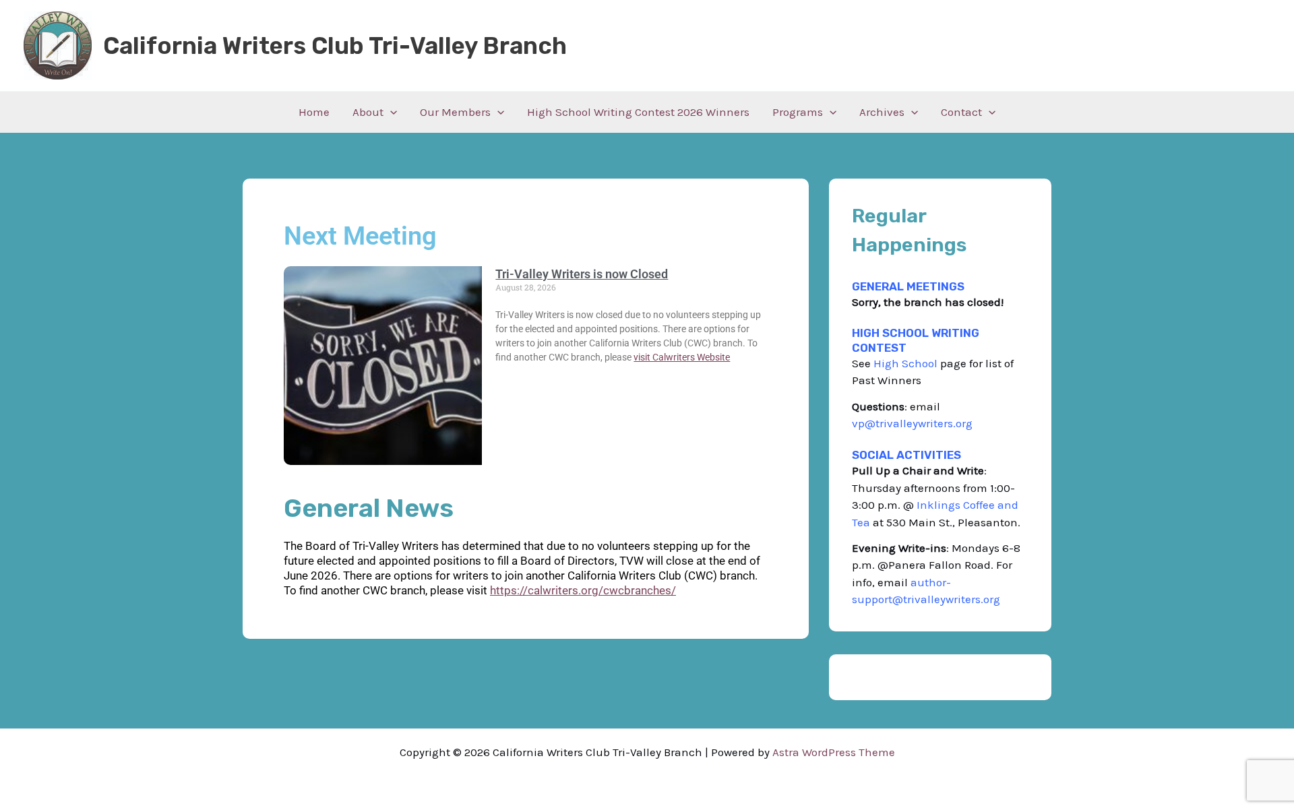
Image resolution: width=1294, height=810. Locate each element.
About (367, 112)
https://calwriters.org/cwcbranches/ (583, 590)
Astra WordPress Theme (833, 752)
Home (314, 112)
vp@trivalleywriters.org (913, 423)
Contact (961, 112)
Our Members (455, 112)
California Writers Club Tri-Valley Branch (335, 46)
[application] (390, 112)
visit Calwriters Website (682, 357)
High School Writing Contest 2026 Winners (638, 112)
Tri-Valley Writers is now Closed (581, 274)
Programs (797, 112)
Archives (881, 112)
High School (905, 363)
